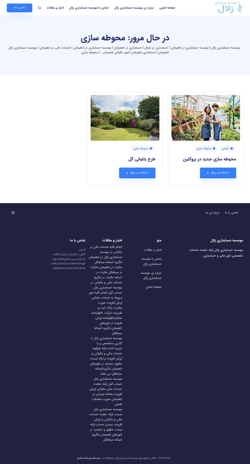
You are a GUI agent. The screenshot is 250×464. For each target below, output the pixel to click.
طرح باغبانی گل (141, 159)
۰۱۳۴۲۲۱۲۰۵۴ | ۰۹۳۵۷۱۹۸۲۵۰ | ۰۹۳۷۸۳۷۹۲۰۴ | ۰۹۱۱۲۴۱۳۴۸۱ (68, 266)
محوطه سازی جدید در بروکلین (209, 159)
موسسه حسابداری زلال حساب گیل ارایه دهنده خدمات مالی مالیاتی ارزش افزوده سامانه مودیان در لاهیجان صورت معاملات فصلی (105, 391)
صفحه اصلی (167, 7)
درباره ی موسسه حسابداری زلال (134, 7)
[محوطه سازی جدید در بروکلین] (205, 118)
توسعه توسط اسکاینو (88, 458)
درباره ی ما (213, 212)
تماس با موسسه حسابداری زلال (89, 7)
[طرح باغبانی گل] (125, 118)
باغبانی (225, 148)
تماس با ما (231, 212)
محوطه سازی (203, 148)
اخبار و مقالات (55, 7)
